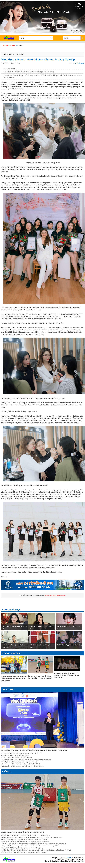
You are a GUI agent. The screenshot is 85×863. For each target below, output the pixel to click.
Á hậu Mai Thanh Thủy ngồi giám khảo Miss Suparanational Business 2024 (24, 852)
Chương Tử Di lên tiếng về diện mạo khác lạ (15, 755)
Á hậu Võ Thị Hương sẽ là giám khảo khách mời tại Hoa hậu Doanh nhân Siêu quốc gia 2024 (30, 846)
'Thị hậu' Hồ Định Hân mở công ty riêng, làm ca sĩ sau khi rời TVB (21, 753)
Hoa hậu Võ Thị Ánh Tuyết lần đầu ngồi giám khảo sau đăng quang (22, 848)
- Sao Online (67, 858)
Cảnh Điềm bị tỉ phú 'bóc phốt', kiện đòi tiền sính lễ (17, 757)
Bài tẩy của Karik (9, 68)
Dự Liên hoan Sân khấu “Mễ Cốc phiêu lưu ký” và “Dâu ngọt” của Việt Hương (29, 72)
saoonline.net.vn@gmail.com (55, 595)
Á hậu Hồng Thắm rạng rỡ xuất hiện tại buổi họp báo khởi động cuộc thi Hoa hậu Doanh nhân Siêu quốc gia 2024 (36, 850)
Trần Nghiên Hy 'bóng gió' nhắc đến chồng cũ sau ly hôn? (19, 762)
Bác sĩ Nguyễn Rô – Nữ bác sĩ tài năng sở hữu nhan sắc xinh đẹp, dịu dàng (24, 839)
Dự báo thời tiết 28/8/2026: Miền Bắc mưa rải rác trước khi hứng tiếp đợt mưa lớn (26, 760)
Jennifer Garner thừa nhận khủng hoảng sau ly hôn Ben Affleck (21, 764)
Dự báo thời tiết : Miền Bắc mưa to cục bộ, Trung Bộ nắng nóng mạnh (23, 766)
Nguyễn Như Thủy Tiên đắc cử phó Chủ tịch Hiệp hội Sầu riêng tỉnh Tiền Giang (26, 835)
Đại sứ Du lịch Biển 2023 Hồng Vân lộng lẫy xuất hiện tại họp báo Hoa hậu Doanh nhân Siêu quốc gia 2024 (34, 844)
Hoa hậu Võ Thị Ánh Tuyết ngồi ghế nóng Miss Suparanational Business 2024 (25, 841)
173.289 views (79, 63)
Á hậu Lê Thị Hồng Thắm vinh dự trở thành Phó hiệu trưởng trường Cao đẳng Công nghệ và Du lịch (32, 837)
